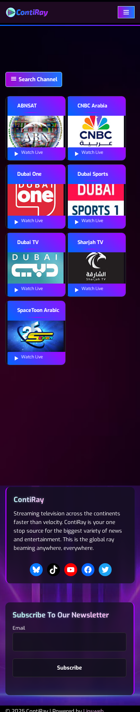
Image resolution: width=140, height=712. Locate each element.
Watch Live (31, 152)
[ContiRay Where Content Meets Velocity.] (26, 12)
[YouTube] (70, 569)
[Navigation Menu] (126, 12)
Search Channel (37, 79)
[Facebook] (87, 569)
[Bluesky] (36, 569)
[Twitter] (105, 569)
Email (19, 628)
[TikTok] (53, 569)
